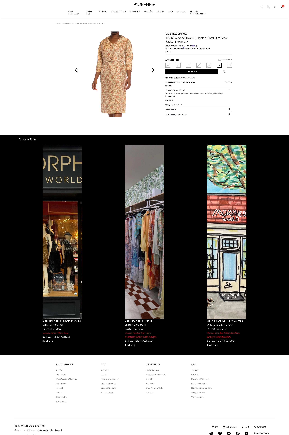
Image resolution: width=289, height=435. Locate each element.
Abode (160, 11)
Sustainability (61, 397)
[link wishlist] (225, 71)
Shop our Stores (198, 392)
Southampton (230, 427)
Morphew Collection (200, 378)
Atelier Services (152, 369)
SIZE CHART (227, 60)
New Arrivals (74, 12)
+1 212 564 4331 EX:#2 (225, 340)
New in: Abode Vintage (201, 387)
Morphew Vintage (199, 383)
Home (58, 23)
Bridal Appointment (198, 12)
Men (170, 11)
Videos (59, 392)
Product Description (175, 90)
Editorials (59, 387)
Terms (103, 374)
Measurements (171, 109)
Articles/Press (61, 383)
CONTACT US (261, 427)
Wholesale (150, 383)
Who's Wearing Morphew (66, 378)
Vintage (135, 11)
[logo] (144, 4)
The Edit (194, 369)
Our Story (60, 369)
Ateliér (148, 11)
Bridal (103, 11)
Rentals (149, 378)
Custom (181, 11)
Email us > (48, 340)
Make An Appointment (156, 374)
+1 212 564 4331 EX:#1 (60, 336)
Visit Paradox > (197, 397)
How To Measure (108, 383)
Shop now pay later (154, 387)
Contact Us (60, 374)
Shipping (105, 369)
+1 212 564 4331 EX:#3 (142, 340)
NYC (216, 427)
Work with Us (61, 401)
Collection (118, 11)
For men (194, 374)
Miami (246, 427)
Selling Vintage (107, 392)
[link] (262, 7)
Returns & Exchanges (110, 378)
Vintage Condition (109, 387)
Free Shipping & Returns (176, 115)
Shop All (89, 12)
